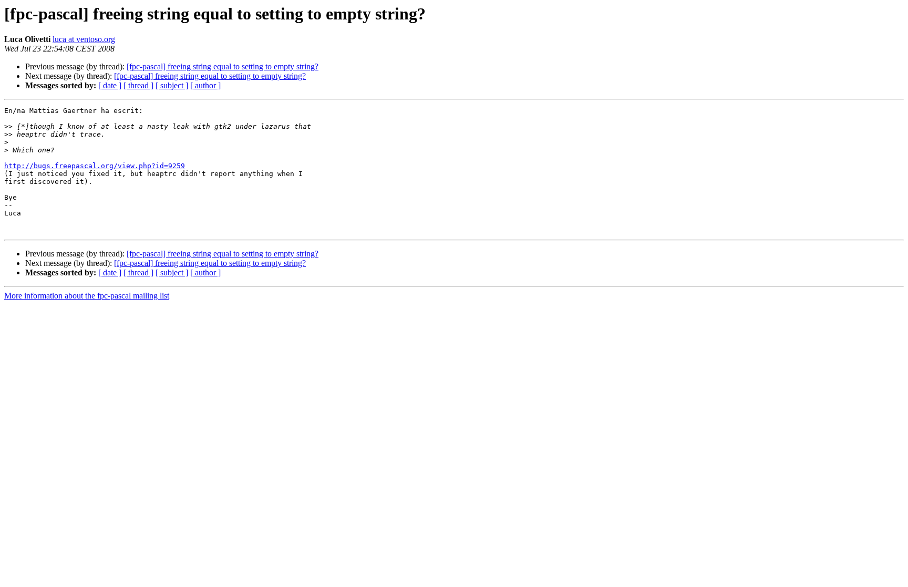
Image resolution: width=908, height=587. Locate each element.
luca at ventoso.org (84, 39)
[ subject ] (172, 85)
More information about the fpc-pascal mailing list (86, 295)
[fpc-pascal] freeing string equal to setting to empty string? (222, 66)
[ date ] (109, 85)
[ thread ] (138, 85)
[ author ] (205, 85)
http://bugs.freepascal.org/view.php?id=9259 (94, 166)
